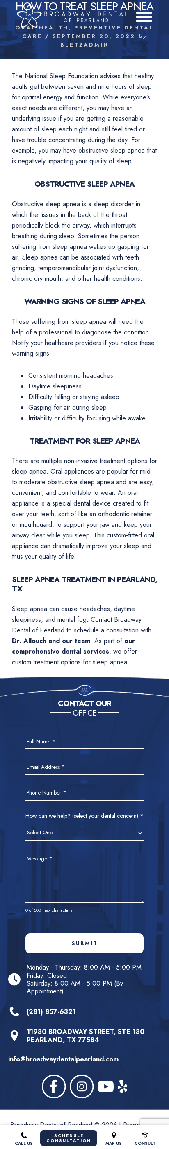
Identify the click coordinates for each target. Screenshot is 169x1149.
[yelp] (123, 1086)
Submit (85, 943)
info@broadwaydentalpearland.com (63, 1059)
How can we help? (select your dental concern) (84, 816)
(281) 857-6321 (51, 1011)
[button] (144, 17)
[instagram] (82, 1087)
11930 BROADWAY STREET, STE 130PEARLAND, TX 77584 (85, 1035)
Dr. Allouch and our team (51, 641)
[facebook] (54, 1087)
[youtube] (106, 1086)
